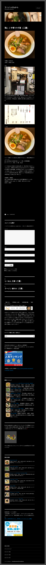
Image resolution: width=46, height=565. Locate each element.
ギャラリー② (7, 554)
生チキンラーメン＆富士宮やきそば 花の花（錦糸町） (19, 473)
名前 (6, 247)
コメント (6, 228)
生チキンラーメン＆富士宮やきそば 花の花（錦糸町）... (23, 383)
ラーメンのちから (11, 7)
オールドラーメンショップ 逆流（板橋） (16, 498)
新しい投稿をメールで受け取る (11, 270)
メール (6, 252)
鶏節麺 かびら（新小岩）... (16, 393)
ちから (7, 214)
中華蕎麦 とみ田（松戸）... (16, 398)
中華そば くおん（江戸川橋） (15, 492)
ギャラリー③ (7, 551)
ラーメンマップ (8, 548)
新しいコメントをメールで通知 (11, 269)
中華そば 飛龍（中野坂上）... (17, 388)
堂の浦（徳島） (14, 413)
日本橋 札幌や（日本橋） (14, 479)
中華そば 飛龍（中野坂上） (14, 466)
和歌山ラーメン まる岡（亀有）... (18, 408)
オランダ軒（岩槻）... (15, 403)
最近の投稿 (7, 546)
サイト (6, 258)
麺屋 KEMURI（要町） (14, 460)
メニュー (38, 8)
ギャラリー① (7, 557)
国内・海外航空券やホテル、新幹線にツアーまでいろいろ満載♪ (18, 518)
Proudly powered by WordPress (18, 561)
